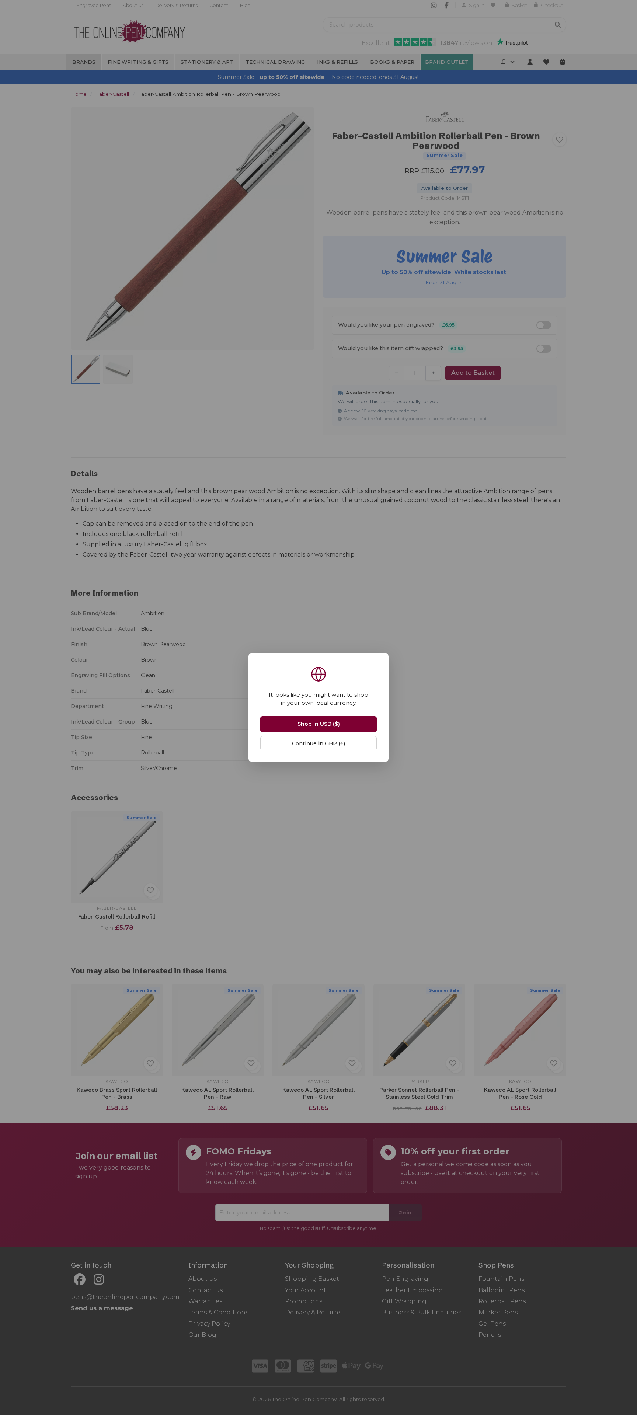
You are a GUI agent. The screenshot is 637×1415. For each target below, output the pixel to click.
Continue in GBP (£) (318, 743)
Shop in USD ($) (318, 724)
